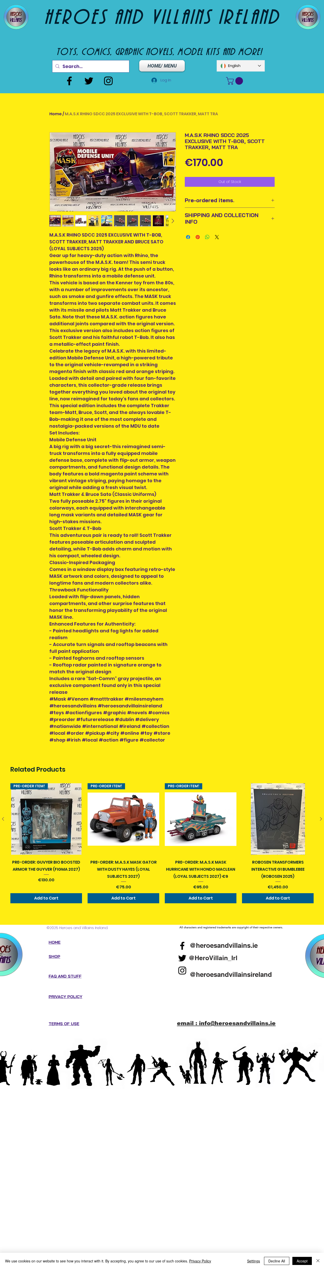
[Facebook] (69, 81)
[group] (162, 843)
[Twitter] (89, 81)
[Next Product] (321, 819)
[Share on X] (217, 237)
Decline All (276, 1260)
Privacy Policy (200, 1260)
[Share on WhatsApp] (207, 237)
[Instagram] (108, 81)
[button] (235, 81)
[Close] (318, 1261)
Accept (302, 1260)
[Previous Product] (3, 819)
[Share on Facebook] (188, 237)
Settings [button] (253, 1260)
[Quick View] (278, 819)
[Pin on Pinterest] (198, 237)
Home (55, 114)
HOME (54, 942)
